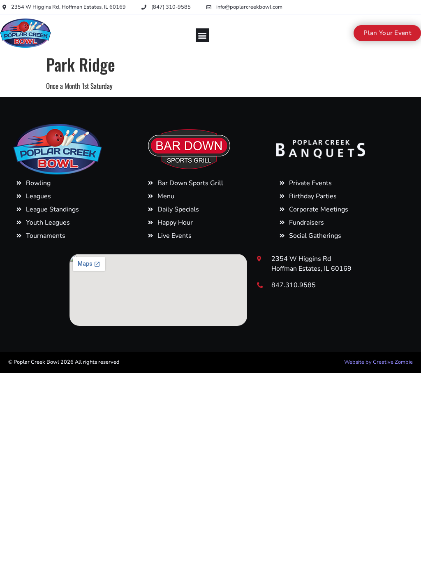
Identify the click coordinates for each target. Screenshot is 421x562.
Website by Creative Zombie (378, 362)
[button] (202, 35)
